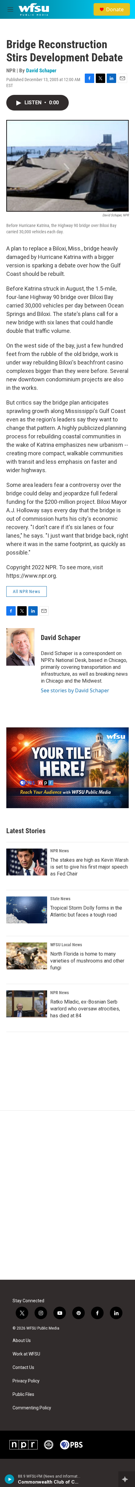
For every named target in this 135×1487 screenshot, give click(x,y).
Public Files (23, 1394)
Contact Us (23, 1367)
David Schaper (41, 70)
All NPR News (26, 591)
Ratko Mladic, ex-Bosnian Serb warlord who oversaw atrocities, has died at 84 (85, 1009)
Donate (115, 9)
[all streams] (126, 1479)
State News (60, 898)
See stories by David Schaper (75, 690)
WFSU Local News (66, 944)
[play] (10, 1479)
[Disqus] (67, 1195)
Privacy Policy (26, 1381)
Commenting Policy (32, 1408)
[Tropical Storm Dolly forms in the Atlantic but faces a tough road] (26, 909)
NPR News (59, 850)
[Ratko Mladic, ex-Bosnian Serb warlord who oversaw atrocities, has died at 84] (26, 1003)
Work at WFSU (26, 1354)
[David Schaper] (20, 647)
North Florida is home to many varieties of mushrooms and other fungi (87, 961)
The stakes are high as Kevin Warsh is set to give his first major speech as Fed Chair (89, 867)
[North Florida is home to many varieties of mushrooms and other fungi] (26, 955)
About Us (22, 1340)
